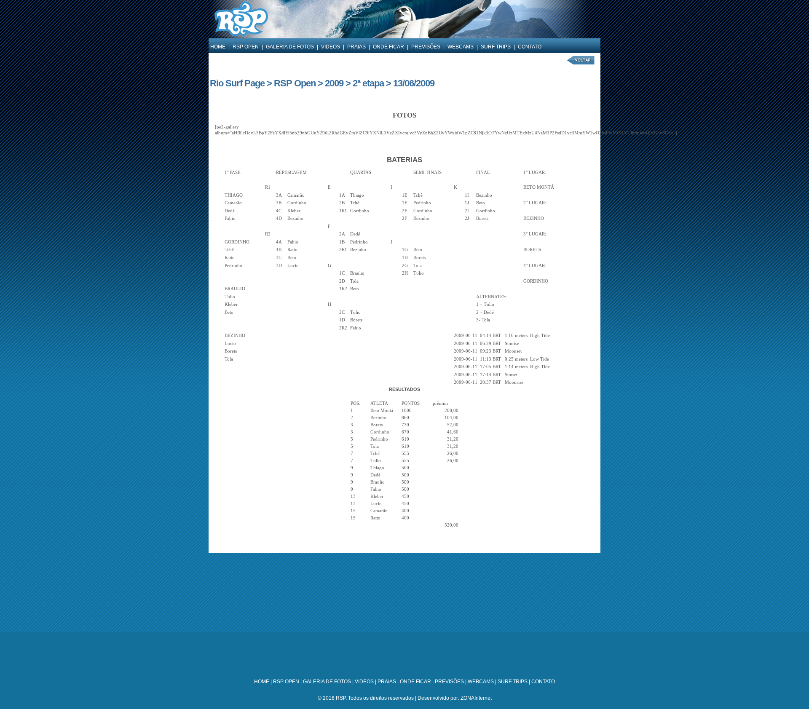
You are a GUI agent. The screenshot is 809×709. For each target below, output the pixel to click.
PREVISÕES (425, 47)
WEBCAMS (460, 47)
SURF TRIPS (496, 47)
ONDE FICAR (388, 47)
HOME (217, 47)
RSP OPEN (246, 47)
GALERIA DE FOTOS (290, 47)
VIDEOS (330, 47)
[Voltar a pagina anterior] (581, 64)
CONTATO (529, 47)
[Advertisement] (404, 612)
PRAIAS (356, 47)
